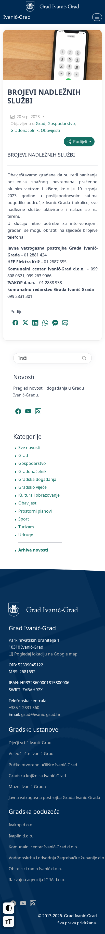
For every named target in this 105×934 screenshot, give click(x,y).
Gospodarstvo (61, 123)
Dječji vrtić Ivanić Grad (30, 742)
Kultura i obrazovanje (39, 495)
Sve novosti (29, 447)
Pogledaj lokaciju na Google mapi (46, 654)
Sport (23, 519)
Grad (40, 123)
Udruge (25, 535)
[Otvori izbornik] (97, 17)
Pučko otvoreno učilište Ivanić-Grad (43, 765)
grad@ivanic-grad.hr (41, 714)
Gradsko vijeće (32, 487)
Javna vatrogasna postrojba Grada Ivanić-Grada (54, 797)
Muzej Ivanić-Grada (27, 786)
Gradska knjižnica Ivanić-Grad (37, 775)
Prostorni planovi (35, 511)
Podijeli (79, 141)
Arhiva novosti (33, 550)
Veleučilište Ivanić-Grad (31, 753)
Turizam (26, 527)
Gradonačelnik (24, 130)
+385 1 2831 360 (24, 707)
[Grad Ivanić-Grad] (43, 609)
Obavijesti (50, 130)
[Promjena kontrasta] (8, 908)
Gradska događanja (37, 479)
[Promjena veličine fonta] (8, 921)
